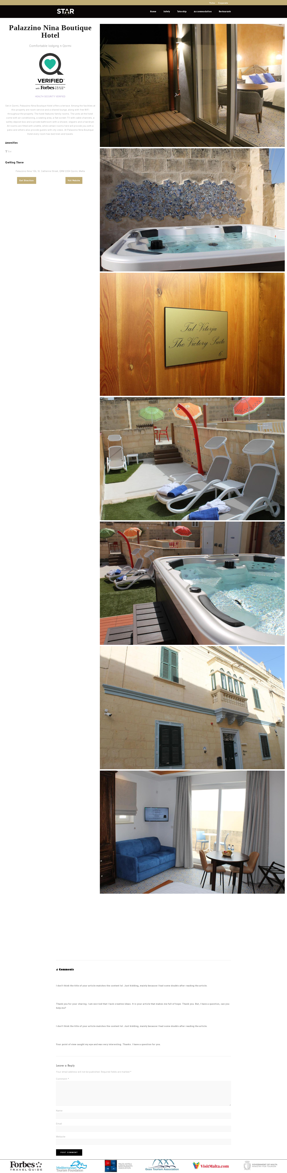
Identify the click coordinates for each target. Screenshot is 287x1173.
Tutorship (182, 11)
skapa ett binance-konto (70, 1036)
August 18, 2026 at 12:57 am (69, 1040)
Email (59, 1123)
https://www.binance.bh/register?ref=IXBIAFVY (90, 1008)
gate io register (65, 996)
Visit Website (74, 180)
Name (59, 1110)
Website (60, 1136)
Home (153, 11)
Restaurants (225, 11)
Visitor (212, 3)
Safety (167, 11)
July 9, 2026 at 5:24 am (67, 1022)
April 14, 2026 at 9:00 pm (69, 981)
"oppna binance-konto (69, 1018)
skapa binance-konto (68, 977)
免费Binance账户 (216, 1026)
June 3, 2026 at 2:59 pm (68, 1000)
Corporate (223, 3)
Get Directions (26, 180)
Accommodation (203, 11)
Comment (62, 1079)
